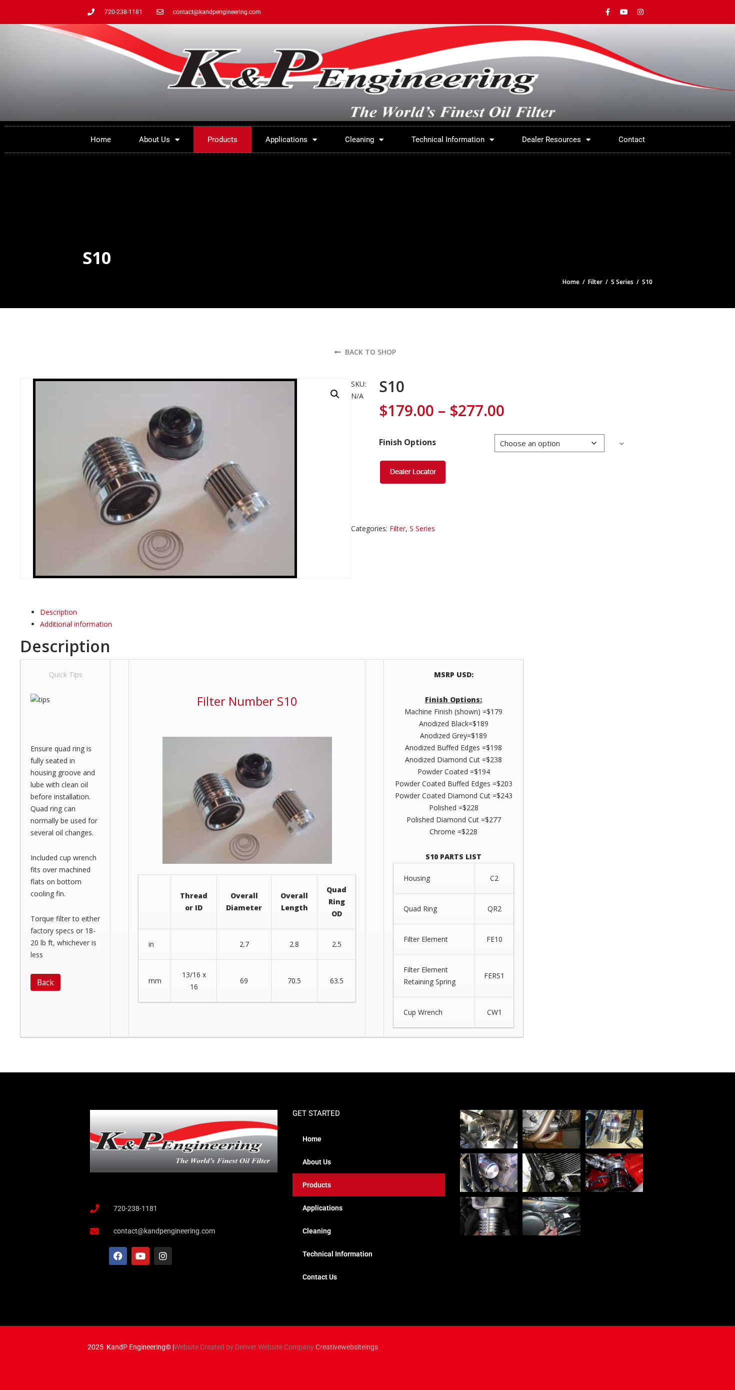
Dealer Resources (551, 139)
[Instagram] (641, 12)
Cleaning (359, 139)
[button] (335, 394)
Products (223, 139)
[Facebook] (118, 1256)
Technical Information (448, 139)
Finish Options (407, 442)
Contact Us (319, 1277)
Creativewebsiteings (347, 1347)
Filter (595, 282)
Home (100, 139)
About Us (154, 139)
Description (58, 612)
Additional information (76, 624)
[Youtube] (624, 12)
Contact (631, 139)
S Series (622, 282)
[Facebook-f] (607, 12)
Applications (287, 139)
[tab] (199, 612)
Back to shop (369, 352)
